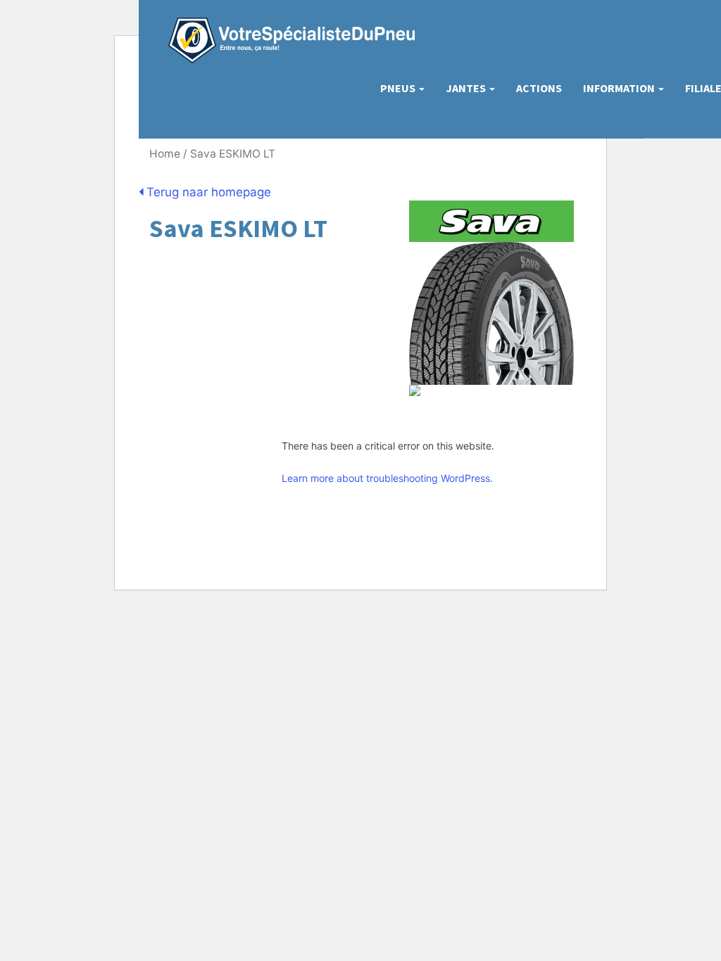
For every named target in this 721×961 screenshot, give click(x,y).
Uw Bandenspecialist (286, 26)
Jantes (467, 88)
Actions (539, 88)
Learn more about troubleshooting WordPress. (387, 478)
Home (164, 153)
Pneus (399, 88)
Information (620, 88)
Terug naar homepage (207, 192)
